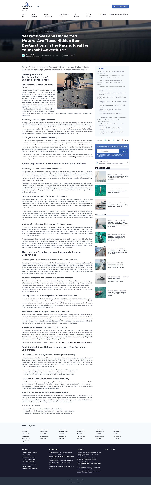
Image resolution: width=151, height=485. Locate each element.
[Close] (107, 238)
